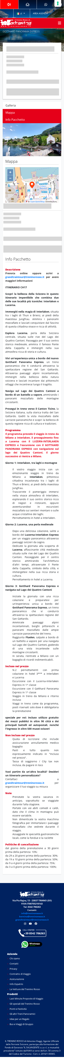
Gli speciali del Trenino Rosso (24, 1003)
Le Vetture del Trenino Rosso (24, 989)
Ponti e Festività (17, 1008)
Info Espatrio (16, 984)
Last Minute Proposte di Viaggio (26, 998)
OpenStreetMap (37, 201)
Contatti (13, 963)
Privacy (13, 968)
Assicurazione (16, 979)
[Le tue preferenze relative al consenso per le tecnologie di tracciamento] (57, 3)
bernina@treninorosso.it (32, 916)
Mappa (10, 112)
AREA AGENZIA (40, 13)
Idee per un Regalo (19, 1019)
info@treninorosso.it (32, 913)
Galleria (11, 105)
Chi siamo (14, 958)
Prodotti (12, 994)
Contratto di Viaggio (20, 973)
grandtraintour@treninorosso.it (24, 277)
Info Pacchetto (15, 120)
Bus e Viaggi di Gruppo (21, 1024)
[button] (20, 13)
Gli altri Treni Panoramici (22, 1013)
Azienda (12, 954)
